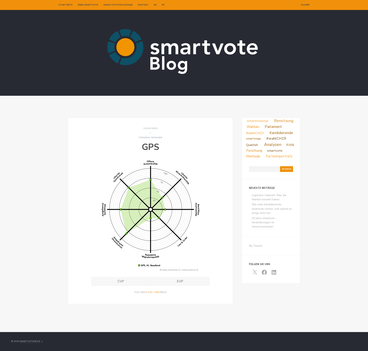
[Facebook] (289, 5)
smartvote (275, 150)
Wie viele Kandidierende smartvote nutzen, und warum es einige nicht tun (272, 209)
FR (163, 4)
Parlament (273, 126)
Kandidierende (281, 132)
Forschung (254, 150)
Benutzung (283, 120)
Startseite (65, 4)
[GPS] (150, 271)
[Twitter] (285, 5)
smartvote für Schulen (118, 4)
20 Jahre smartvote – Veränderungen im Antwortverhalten (264, 222)
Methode (253, 156)
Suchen (305, 4)
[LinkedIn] (293, 5)
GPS (150, 147)
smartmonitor (257, 120)
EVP (180, 281)
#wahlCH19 (276, 138)
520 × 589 (153, 292)
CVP (120, 281)
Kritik (290, 144)
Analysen (272, 144)
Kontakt (143, 4)
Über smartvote (88, 4)
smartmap (253, 138)
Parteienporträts (279, 156)
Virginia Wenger (150, 137)
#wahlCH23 (255, 133)
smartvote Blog (30, 341)
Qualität (252, 145)
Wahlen (253, 126)
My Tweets (256, 246)
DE (155, 4)
